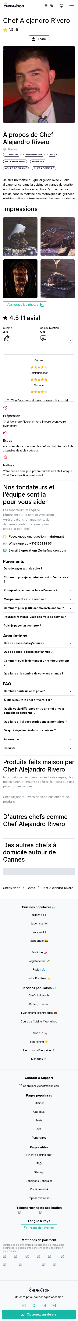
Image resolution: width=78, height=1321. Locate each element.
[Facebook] (34, 1306)
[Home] (13, 5)
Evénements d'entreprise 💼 (39, 1012)
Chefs (31, 888)
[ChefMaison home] (39, 1290)
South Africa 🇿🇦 (38, 1234)
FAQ (39, 1163)
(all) (54, 907)
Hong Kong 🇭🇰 (49, 1234)
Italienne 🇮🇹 (39, 914)
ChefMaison (11, 888)
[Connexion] (61, 5)
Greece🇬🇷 (29, 1234)
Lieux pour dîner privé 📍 (39, 1050)
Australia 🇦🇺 (45, 1234)
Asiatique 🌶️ (39, 952)
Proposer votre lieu (39, 1198)
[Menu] (72, 5)
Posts (39, 1120)
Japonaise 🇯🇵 (39, 923)
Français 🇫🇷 (39, 932)
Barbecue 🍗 (39, 1033)
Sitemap (39, 1172)
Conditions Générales (39, 1180)
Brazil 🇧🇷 (47, 1234)
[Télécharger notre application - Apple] (27, 1213)
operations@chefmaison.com (41, 1085)
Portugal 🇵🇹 (27, 1234)
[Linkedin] (44, 1306)
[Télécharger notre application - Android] (49, 1213)
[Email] (53, 1306)
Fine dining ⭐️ (39, 1041)
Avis (39, 1128)
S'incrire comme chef (39, 1154)
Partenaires (39, 1137)
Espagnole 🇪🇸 (39, 940)
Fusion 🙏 (39, 969)
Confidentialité (39, 1189)
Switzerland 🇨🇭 (31, 1234)
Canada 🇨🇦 (33, 1234)
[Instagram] (24, 1306)
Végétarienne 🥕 (39, 961)
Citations (39, 1103)
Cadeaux (39, 1111)
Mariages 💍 (39, 1058)
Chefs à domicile (39, 995)
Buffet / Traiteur (39, 1004)
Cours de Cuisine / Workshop (39, 1021)
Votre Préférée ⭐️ (39, 978)
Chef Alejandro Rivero (57, 888)
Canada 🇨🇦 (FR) (35, 1234)
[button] (39, 38)
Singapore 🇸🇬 (51, 1234)
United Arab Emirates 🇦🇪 (42, 1234)
